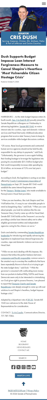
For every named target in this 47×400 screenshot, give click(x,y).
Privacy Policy (33, 390)
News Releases (23, 347)
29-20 (30, 299)
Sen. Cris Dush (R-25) (21, 120)
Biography (23, 344)
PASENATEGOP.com (16, 390)
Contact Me (23, 350)
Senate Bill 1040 (27, 126)
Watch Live (23, 375)
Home (23, 341)
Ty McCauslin (17, 312)
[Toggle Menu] (44, 3)
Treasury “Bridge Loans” (16, 190)
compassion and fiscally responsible (15, 258)
